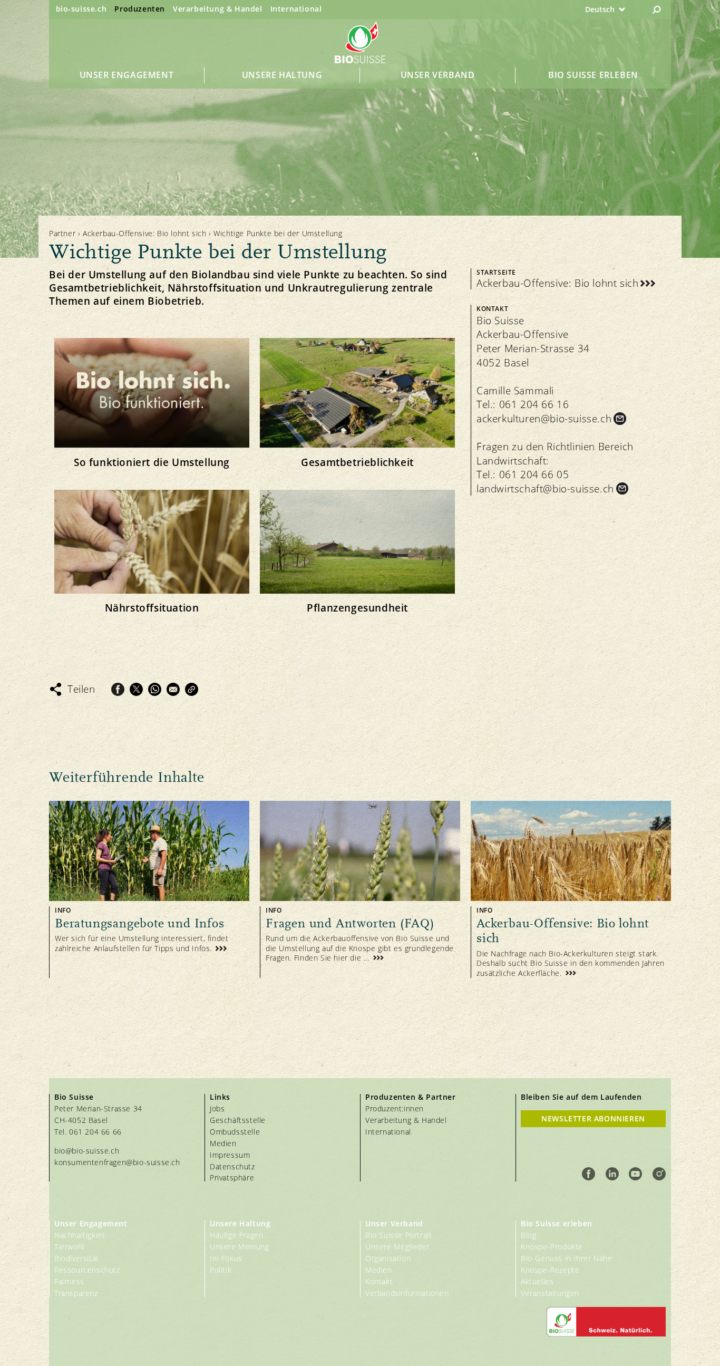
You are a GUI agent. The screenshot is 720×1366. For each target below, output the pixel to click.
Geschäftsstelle (238, 1120)
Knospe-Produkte (552, 1247)
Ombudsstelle (235, 1132)
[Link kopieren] (191, 689)
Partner (62, 233)
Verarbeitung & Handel (217, 9)
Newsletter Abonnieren (593, 1118)
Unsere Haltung (282, 75)
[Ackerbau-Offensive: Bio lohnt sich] (571, 889)
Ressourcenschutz (87, 1270)
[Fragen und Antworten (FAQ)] (360, 889)
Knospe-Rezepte (550, 1270)
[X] (136, 689)
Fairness (69, 1281)
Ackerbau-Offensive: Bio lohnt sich (144, 233)
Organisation (388, 1258)
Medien (223, 1143)
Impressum (230, 1155)
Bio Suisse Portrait (398, 1235)
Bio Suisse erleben (593, 75)
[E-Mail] (173, 689)
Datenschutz (232, 1166)
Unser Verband (438, 75)
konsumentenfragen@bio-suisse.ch (117, 1162)
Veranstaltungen (550, 1293)
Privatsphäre (232, 1178)
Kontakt (379, 1281)
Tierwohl (69, 1247)
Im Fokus (226, 1258)
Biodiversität (76, 1258)
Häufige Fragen (236, 1235)
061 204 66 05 (534, 474)
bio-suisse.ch (81, 9)
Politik (220, 1270)
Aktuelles (537, 1281)
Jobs (217, 1108)
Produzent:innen (394, 1108)
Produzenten (139, 9)
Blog (528, 1235)
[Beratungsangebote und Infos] (149, 889)
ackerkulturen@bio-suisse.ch (543, 418)
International (296, 9)
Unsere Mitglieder (397, 1247)
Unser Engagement (127, 75)
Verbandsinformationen (407, 1293)
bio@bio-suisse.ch (86, 1151)
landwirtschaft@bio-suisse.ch (545, 489)
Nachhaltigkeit (79, 1235)
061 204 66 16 (534, 404)
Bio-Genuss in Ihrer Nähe (566, 1258)
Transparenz (76, 1293)
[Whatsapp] (154, 689)
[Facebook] (117, 689)
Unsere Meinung (239, 1247)
